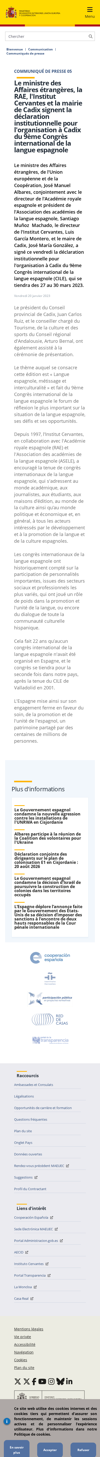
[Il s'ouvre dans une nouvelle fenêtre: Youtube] (42, 1381)
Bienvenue (14, 49)
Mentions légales (28, 1329)
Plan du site (23, 1131)
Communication (40, 49)
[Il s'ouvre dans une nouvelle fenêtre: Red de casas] (50, 1019)
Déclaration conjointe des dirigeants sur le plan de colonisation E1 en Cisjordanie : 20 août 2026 (46, 860)
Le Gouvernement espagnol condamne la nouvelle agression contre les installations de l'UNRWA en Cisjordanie (47, 816)
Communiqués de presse (25, 53)
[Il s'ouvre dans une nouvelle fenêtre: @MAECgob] (17, 1381)
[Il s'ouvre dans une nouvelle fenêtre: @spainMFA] (26, 1381)
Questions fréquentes (30, 1119)
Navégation (24, 1352)
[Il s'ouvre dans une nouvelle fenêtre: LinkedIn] (69, 1381)
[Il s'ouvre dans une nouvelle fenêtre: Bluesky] (60, 1381)
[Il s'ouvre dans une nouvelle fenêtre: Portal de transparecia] (50, 1040)
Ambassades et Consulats (33, 1084)
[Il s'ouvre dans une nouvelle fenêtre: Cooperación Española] (50, 957)
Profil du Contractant (30, 1189)
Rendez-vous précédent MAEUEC (39, 1165)
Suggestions (23, 1177)
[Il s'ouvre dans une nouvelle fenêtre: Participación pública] (50, 999)
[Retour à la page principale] (33, 12)
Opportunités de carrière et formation (43, 1107)
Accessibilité (24, 1344)
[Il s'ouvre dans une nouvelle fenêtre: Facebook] (34, 1381)
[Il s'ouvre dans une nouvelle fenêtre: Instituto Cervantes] (50, 978)
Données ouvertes (28, 1154)
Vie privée (22, 1336)
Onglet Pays (23, 1142)
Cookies (20, 1359)
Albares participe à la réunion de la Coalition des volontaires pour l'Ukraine (47, 838)
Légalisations (24, 1096)
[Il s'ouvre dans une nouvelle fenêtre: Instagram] (51, 1381)
